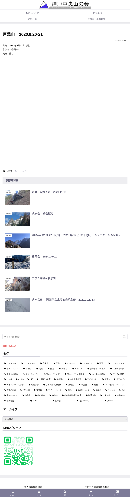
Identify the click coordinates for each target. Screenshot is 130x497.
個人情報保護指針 (33, 487)
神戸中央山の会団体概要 (97, 487)
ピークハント (23, 171)
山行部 (9, 171)
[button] (124, 336)
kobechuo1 (8, 345)
